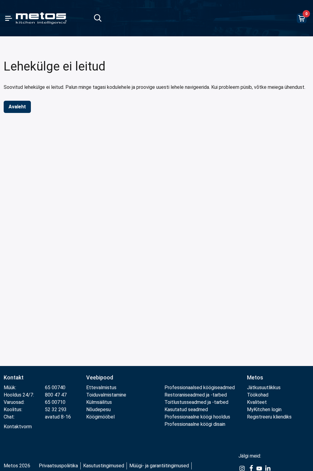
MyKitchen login (264, 409)
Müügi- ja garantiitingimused (159, 466)
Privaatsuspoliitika (58, 466)
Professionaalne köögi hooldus (197, 417)
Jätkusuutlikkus (264, 387)
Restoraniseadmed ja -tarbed (195, 395)
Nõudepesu (98, 409)
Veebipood (99, 377)
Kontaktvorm (18, 426)
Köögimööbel (100, 417)
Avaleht (17, 107)
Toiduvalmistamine (106, 395)
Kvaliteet (257, 402)
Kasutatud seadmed (186, 409)
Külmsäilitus (99, 402)
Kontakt (14, 377)
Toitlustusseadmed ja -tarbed (196, 402)
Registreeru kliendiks (269, 417)
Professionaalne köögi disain (194, 424)
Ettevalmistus (101, 387)
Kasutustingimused (103, 466)
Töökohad (257, 395)
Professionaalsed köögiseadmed (199, 387)
